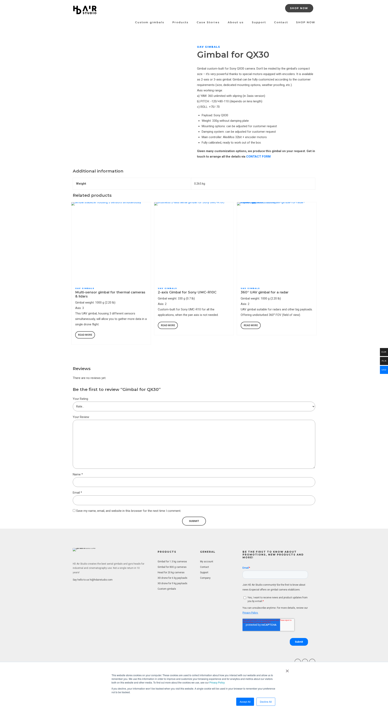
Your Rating (80, 399)
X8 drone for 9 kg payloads (172, 583)
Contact (281, 22)
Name (78, 474)
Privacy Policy (217, 682)
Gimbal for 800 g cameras (172, 567)
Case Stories (208, 22)
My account (206, 561)
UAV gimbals (208, 46)
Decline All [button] (266, 701)
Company (205, 578)
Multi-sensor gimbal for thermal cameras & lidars (110, 294)
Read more (85, 334)
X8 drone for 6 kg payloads (172, 578)
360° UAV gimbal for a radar (265, 292)
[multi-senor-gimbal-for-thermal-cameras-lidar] (111, 242)
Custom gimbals (149, 22)
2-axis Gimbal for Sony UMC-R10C (187, 292)
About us (236, 22)
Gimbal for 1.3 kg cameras (172, 561)
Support (259, 22)
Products (180, 22)
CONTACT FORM (258, 156)
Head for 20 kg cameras (171, 572)
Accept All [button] (245, 701)
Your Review (81, 417)
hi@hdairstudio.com (101, 579)
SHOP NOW (305, 22)
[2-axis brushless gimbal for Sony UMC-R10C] (194, 242)
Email (77, 492)
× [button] (287, 669)
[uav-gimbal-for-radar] (277, 242)
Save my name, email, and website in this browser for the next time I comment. (128, 511)
